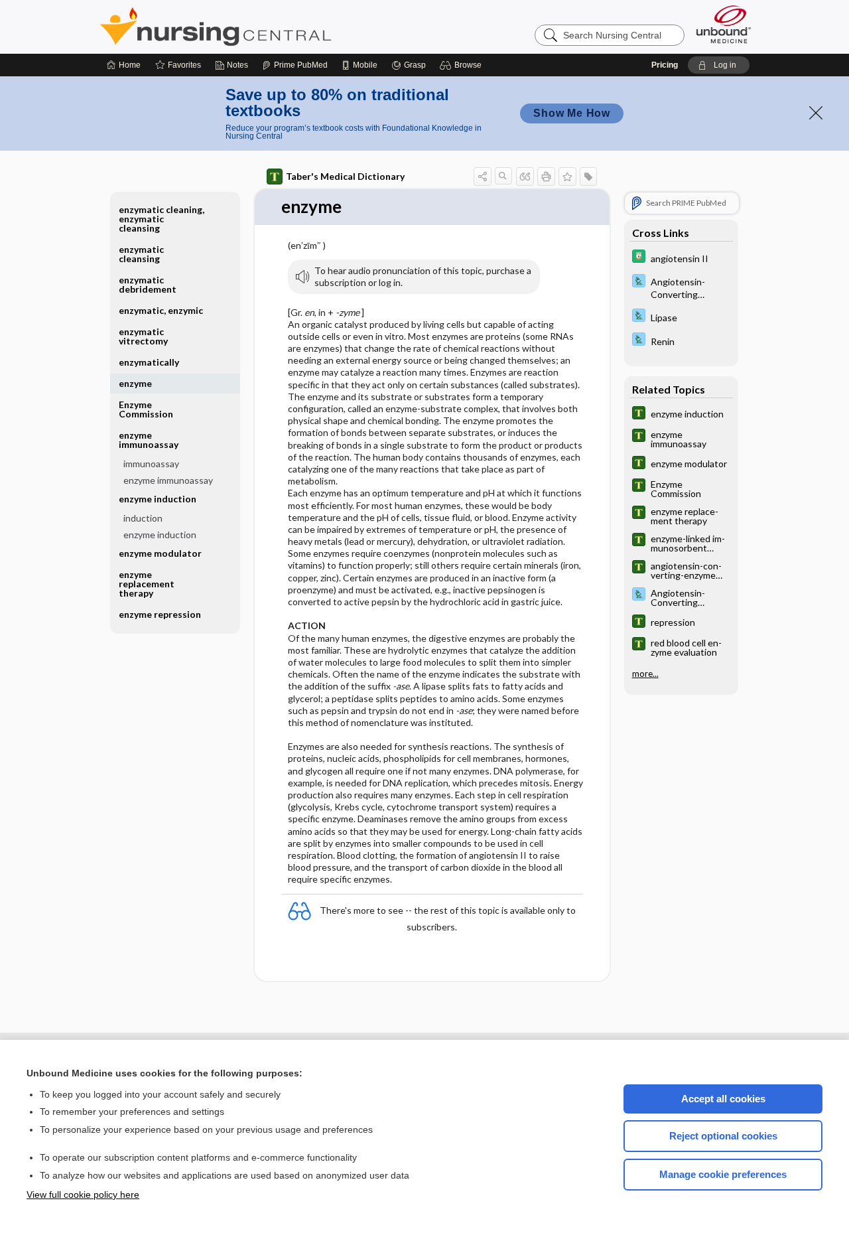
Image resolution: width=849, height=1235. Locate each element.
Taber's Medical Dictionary (345, 176)
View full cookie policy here (83, 1194)
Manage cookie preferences (723, 1174)
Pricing (664, 65)
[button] (463, 65)
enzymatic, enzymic (161, 310)
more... (645, 673)
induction (143, 518)
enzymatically (149, 362)
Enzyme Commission (146, 409)
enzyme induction (159, 534)
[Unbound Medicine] (723, 24)
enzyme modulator (160, 553)
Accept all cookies (723, 1098)
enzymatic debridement (147, 284)
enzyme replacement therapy (146, 584)
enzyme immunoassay (168, 480)
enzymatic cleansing (141, 254)
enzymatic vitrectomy (143, 336)
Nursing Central (265, 26)
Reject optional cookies (723, 1135)
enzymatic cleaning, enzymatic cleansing (161, 219)
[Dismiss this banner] (815, 112)
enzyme (135, 383)
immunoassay (151, 463)
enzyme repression (160, 614)
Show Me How (571, 113)
